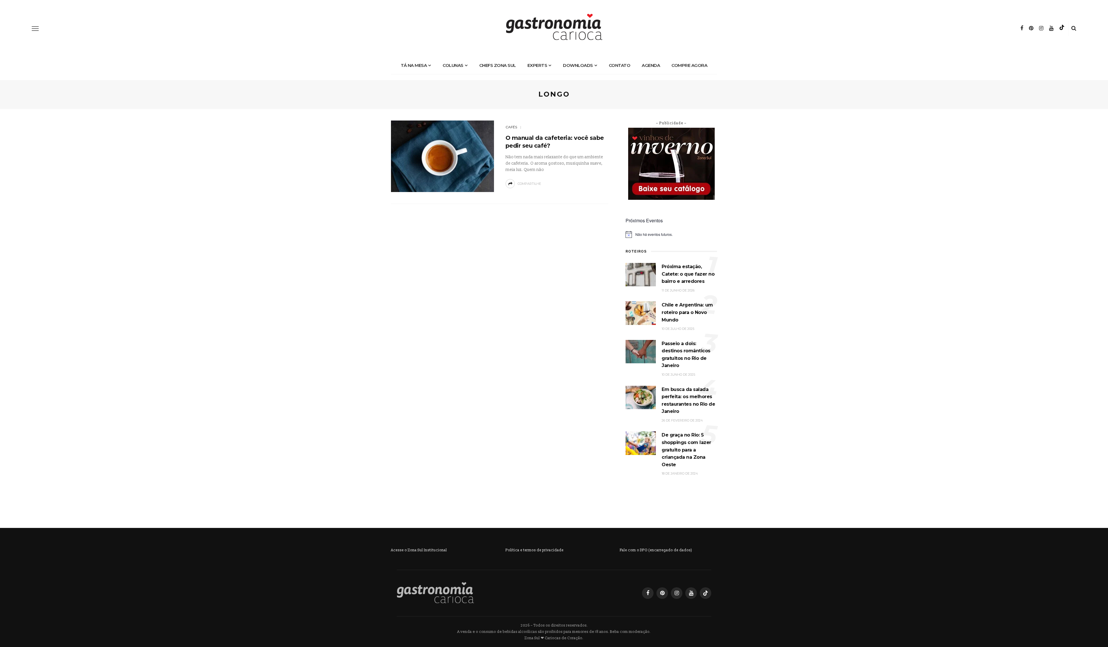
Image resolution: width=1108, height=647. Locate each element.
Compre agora (689, 65)
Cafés (511, 127)
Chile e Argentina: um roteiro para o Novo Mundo (687, 312)
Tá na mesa (414, 65)
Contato (619, 65)
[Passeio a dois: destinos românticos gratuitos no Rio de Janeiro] (641, 351)
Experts (537, 65)
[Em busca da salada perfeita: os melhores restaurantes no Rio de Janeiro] (641, 397)
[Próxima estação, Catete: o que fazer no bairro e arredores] (641, 274)
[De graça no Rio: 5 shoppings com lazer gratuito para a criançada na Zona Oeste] (641, 443)
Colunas (453, 65)
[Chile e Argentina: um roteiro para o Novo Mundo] (641, 313)
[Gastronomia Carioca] (435, 593)
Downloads (578, 65)
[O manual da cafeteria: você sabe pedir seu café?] (442, 156)
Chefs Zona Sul (497, 65)
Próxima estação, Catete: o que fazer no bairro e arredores (688, 274)
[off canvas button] (35, 28)
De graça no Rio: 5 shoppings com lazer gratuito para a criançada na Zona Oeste (686, 449)
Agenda (651, 65)
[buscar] (1073, 28)
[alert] (671, 234)
